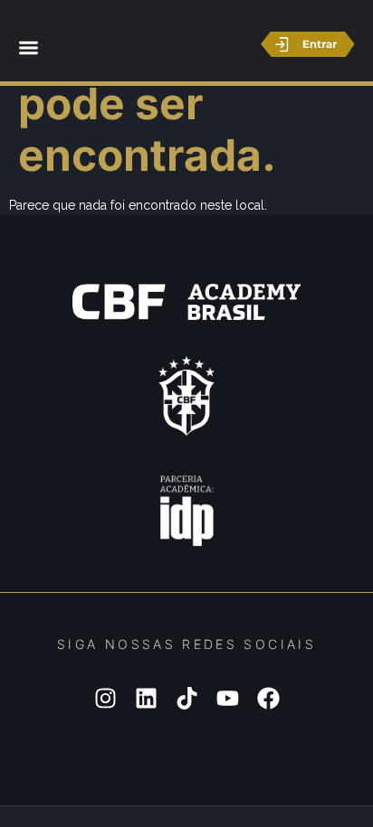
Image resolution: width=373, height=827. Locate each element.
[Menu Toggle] (28, 47)
